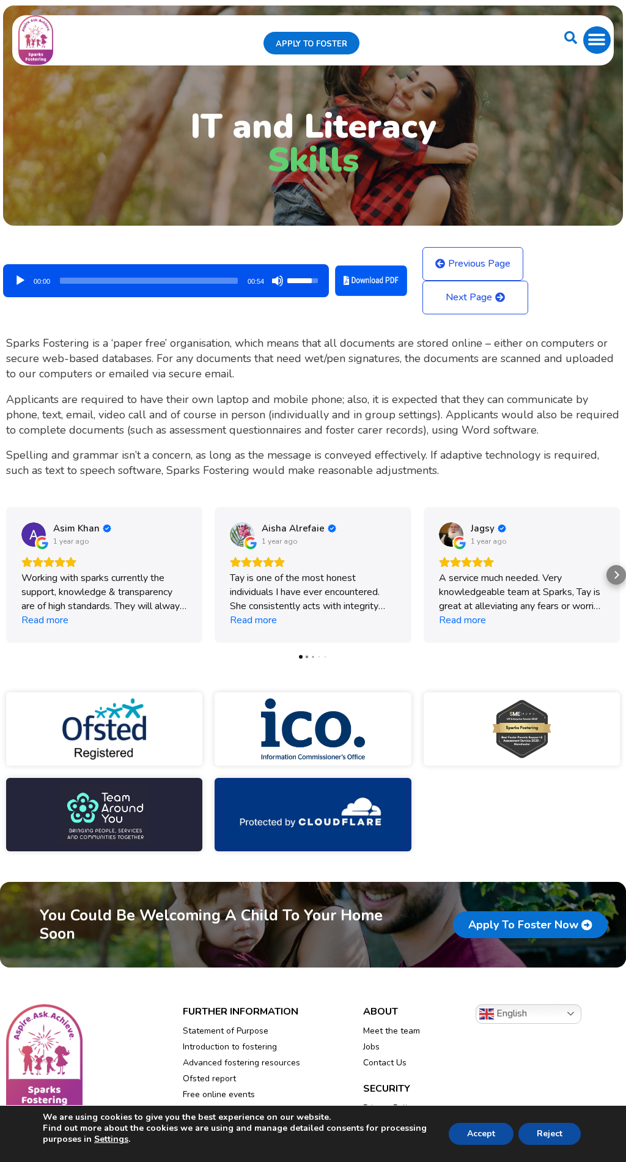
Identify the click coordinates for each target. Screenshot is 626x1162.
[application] (166, 276)
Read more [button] (44, 620)
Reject (549, 1133)
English (510, 1013)
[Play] (20, 281)
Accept (481, 1133)
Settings (111, 1139)
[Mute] (277, 281)
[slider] (149, 281)
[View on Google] (33, 534)
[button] (597, 40)
